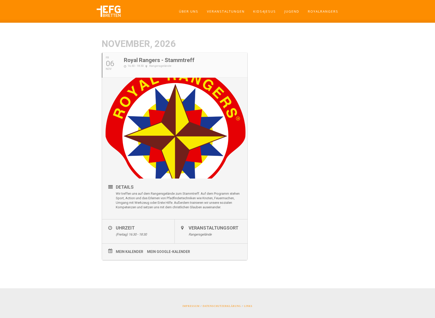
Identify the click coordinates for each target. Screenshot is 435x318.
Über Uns (188, 11)
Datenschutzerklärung (222, 306)
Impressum (191, 306)
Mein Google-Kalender (168, 252)
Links (248, 306)
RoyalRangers (323, 11)
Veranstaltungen (226, 11)
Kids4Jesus (264, 11)
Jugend (291, 11)
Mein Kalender (129, 252)
